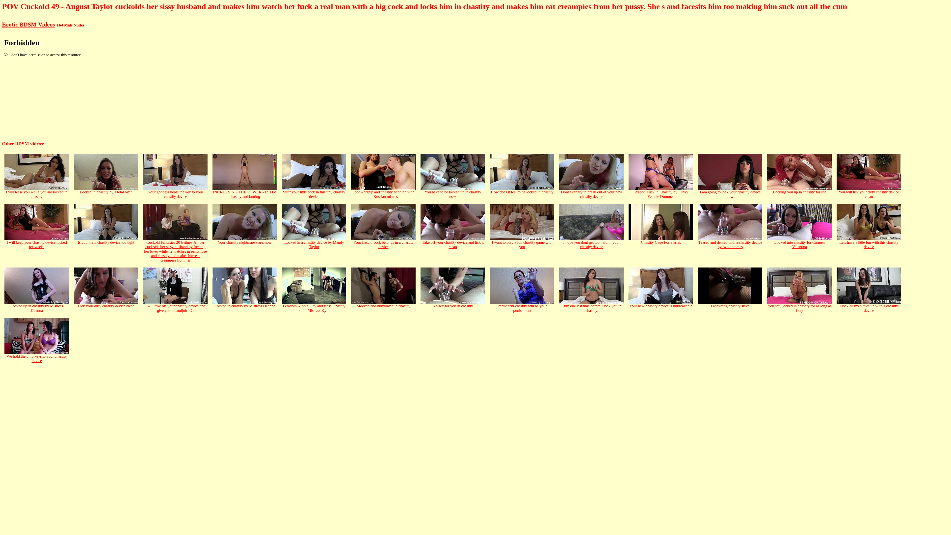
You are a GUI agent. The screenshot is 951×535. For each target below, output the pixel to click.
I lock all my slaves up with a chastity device (869, 308)
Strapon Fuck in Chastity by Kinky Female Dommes (661, 194)
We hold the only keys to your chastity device (37, 358)
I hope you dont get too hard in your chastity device (591, 244)
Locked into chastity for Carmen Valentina (799, 244)
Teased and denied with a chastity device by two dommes (730, 244)
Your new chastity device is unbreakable (660, 306)
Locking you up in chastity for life (799, 192)
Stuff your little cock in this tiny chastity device (314, 194)
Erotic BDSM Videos (28, 24)
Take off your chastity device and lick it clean (453, 244)
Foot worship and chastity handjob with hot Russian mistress (383, 194)
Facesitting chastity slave (730, 306)
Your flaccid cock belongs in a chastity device (383, 244)
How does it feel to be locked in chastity (522, 192)
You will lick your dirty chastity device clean (869, 194)
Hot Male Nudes (70, 25)
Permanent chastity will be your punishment (522, 308)
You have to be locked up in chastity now (452, 194)
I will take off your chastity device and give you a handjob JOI (175, 308)
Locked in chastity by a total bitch (106, 192)
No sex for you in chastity (453, 306)
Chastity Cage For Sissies (661, 242)
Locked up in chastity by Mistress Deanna (36, 308)
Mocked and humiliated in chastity (383, 306)
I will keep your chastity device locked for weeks (37, 244)
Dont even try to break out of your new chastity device (591, 194)
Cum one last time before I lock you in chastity (591, 308)
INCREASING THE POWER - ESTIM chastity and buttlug (245, 194)
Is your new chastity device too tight (106, 242)
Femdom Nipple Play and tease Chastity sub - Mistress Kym (314, 308)
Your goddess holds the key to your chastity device (175, 194)
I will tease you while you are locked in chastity (36, 194)
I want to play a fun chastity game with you (522, 244)
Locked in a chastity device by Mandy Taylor (314, 244)
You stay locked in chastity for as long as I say (799, 308)
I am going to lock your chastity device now (730, 194)
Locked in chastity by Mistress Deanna (244, 306)
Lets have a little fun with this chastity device (868, 244)
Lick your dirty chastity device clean (106, 306)
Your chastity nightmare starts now (245, 242)
